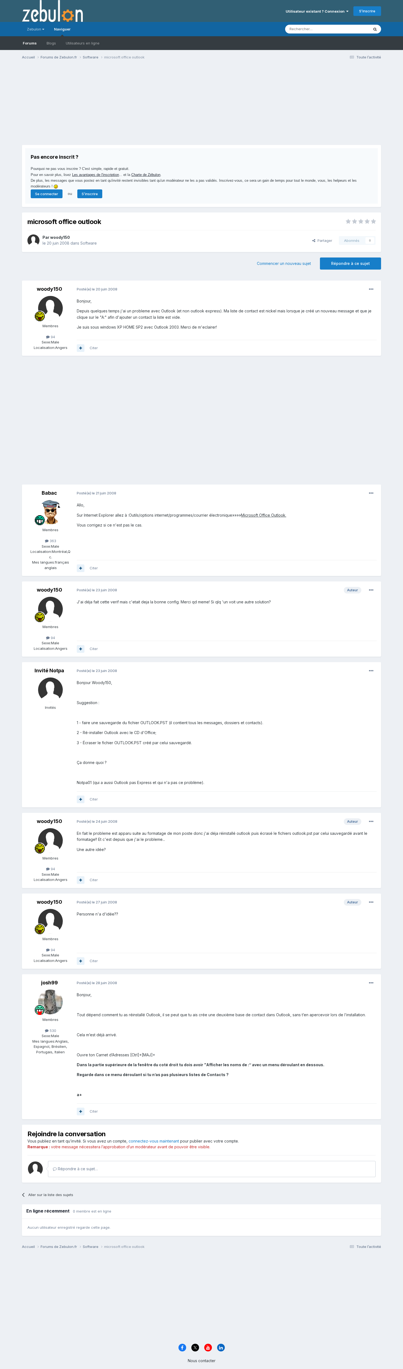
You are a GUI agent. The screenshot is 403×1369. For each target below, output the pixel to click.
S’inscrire (367, 11)
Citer (94, 348)
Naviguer (62, 29)
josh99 (49, 983)
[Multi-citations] (80, 348)
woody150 (60, 237)
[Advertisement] (122, 106)
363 (52, 541)
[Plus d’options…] (371, 289)
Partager (323, 240)
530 (52, 1030)
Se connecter (46, 194)
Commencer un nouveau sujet (284, 263)
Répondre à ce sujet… (77, 1168)
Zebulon (34, 29)
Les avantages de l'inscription (95, 175)
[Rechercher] (375, 29)
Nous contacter (201, 1360)
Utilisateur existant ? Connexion (316, 11)
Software (88, 243)
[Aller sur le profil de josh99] (50, 1002)
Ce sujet (355, 29)
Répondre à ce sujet (350, 263)
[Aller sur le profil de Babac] (50, 512)
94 (52, 337)
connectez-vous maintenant (154, 1141)
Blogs (51, 43)
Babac (49, 493)
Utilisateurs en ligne (83, 43)
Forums (30, 43)
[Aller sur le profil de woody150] (33, 240)
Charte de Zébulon (145, 175)
